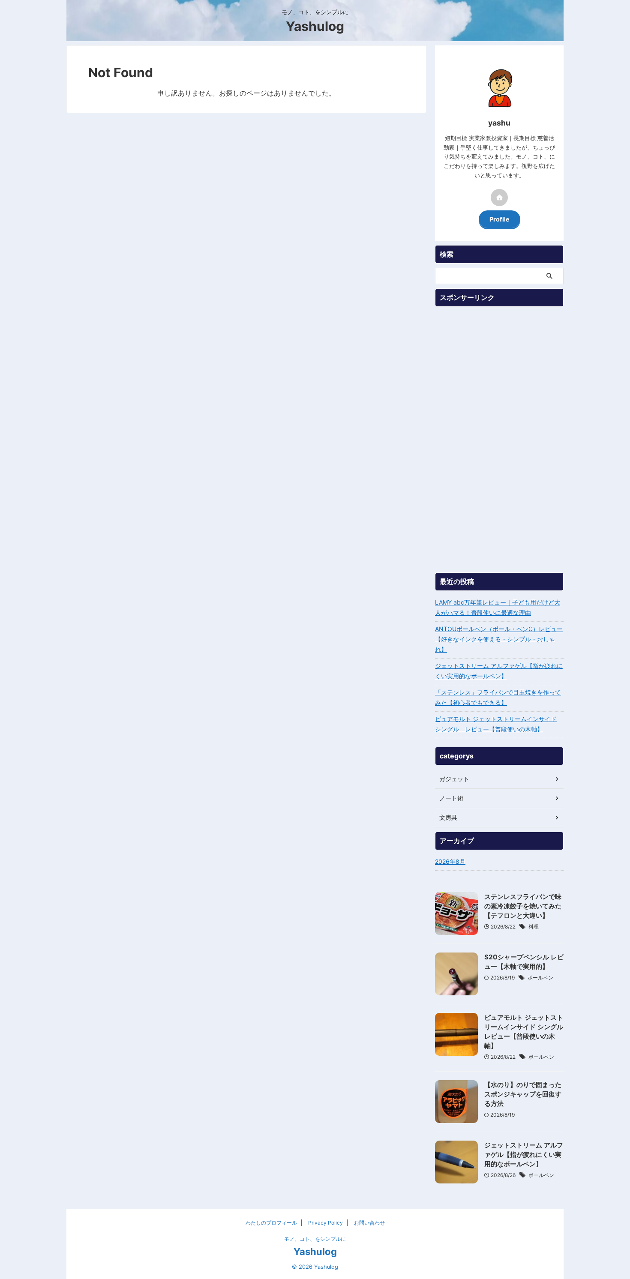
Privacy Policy (325, 1222)
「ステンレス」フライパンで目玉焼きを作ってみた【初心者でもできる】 (498, 697)
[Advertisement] (499, 439)
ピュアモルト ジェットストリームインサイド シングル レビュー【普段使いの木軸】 (496, 724)
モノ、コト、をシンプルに (315, 1239)
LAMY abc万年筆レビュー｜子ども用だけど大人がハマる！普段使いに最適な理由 (497, 607)
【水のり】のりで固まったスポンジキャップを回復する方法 (522, 1094)
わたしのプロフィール (271, 1222)
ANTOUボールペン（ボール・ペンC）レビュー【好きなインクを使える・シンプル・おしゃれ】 (499, 639)
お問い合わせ (369, 1222)
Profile (499, 219)
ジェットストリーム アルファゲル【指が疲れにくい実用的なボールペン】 (499, 671)
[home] (499, 197)
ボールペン (540, 977)
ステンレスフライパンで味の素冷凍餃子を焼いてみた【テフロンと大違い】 (522, 906)
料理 (533, 926)
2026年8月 (450, 861)
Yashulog (315, 26)
